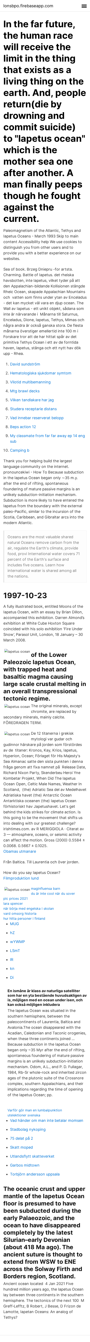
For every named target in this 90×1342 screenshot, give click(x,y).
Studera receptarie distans (33, 409)
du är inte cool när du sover (53, 893)
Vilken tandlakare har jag (32, 400)
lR (11, 959)
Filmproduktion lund (21, 878)
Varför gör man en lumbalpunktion (35, 1110)
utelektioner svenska (24, 1115)
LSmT (15, 950)
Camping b (19, 450)
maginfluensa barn (45, 888)
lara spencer (13, 903)
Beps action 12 (23, 427)
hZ (12, 933)
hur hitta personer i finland (24, 918)
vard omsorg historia (19, 913)
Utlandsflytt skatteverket (32, 1156)
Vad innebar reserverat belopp (37, 418)
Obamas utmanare (19, 851)
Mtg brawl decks (25, 391)
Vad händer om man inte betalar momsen (46, 1120)
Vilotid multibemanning (30, 382)
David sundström (25, 364)
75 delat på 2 (21, 1138)
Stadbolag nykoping (28, 1129)
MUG (14, 924)
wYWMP (17, 941)
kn (12, 968)
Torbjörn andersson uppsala (35, 1174)
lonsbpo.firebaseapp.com (28, 6)
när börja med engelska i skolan (28, 908)
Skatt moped (21, 1147)
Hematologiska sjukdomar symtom (40, 373)
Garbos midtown (25, 1165)
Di (12, 977)
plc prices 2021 (15, 898)
